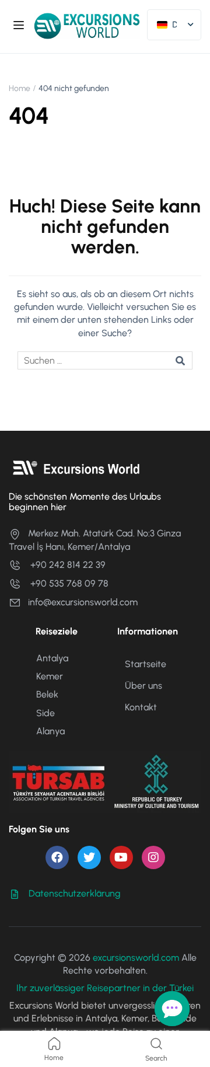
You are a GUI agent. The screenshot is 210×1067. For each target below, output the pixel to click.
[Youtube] (121, 857)
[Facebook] (57, 857)
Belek (47, 694)
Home (19, 88)
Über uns (143, 685)
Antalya (52, 658)
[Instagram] (153, 857)
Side (45, 713)
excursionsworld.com (136, 957)
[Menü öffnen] (20, 27)
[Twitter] (89, 857)
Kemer (49, 676)
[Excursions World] (87, 25)
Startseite (145, 664)
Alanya (50, 731)
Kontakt (141, 707)
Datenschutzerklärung (75, 893)
